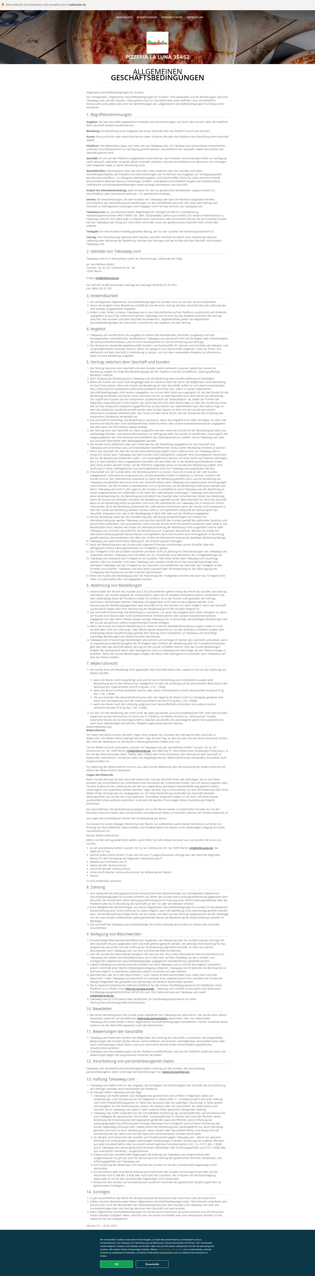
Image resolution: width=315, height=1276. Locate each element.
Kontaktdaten (171, 17)
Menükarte (124, 17)
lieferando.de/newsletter (152, 1018)
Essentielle (152, 1264)
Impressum (195, 17)
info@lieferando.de (107, 278)
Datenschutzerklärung (175, 1072)
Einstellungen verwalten (170, 1249)
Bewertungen (147, 17)
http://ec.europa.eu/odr (140, 988)
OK (116, 1264)
